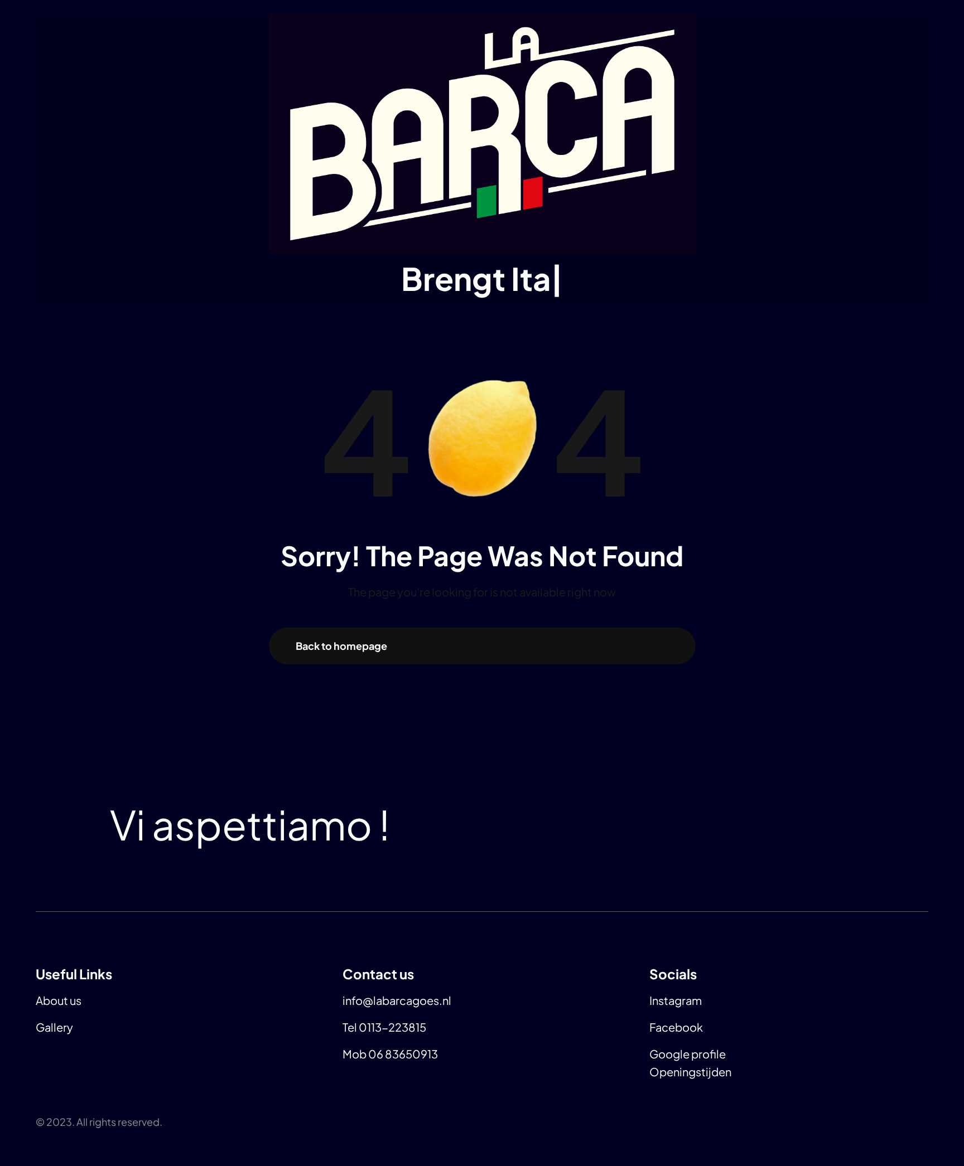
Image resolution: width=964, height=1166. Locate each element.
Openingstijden (690, 1071)
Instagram (675, 1000)
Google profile (687, 1054)
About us (58, 1000)
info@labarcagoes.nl (397, 1000)
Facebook (676, 1027)
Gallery (54, 1027)
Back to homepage (341, 645)
